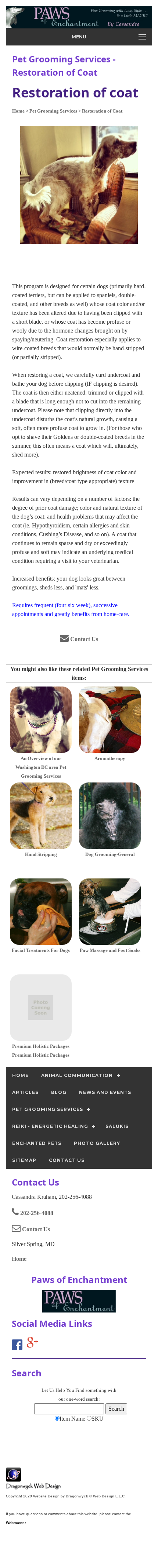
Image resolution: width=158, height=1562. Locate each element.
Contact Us (83, 639)
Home (19, 1259)
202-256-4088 (36, 1213)
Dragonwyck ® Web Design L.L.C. (96, 1496)
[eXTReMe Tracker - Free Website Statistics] (13, 1478)
